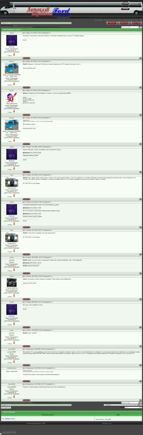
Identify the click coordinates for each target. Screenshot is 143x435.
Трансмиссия (29, 27)
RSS (68, 17)
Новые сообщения (109, 20)
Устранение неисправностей (19, 27)
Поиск (136, 20)
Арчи (11, 175)
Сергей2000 (11, 349)
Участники (119, 20)
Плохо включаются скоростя (39, 27)
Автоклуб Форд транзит (6, 27)
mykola (12, 276)
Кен (3, 418)
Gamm (12, 90)
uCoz (110, 423)
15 (54, 384)
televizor (11, 61)
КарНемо (15, 25)
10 (51, 276)
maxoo (12, 257)
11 (51, 302)
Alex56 (12, 33)
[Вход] (125, 10)
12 (52, 330)
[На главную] (48, 16)
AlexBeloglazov (11, 368)
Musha (13, 418)
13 (54, 349)
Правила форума (128, 20)
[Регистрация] (125, 5)
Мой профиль (99, 20)
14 (54, 368)
